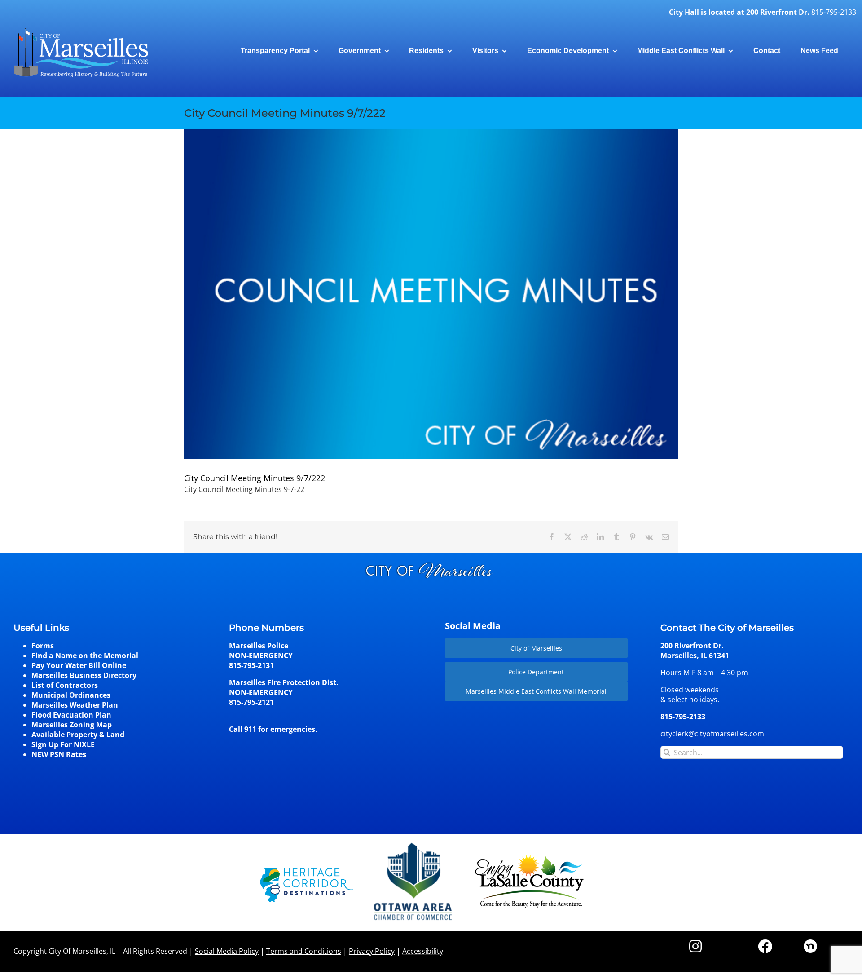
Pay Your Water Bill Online (78, 665)
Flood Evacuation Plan (71, 715)
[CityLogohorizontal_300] (80, 28)
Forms (42, 646)
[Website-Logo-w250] (413, 843)
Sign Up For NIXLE (63, 744)
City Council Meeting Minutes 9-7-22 (244, 489)
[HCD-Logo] (306, 872)
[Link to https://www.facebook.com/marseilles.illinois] (765, 946)
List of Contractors (64, 685)
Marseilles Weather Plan (74, 705)
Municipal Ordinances (70, 695)
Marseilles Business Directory (83, 675)
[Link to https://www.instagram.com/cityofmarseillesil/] (695, 946)
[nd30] (810, 943)
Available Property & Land (77, 735)
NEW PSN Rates (58, 754)
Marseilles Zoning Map (71, 725)
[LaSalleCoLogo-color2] (529, 858)
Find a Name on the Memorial (84, 655)
